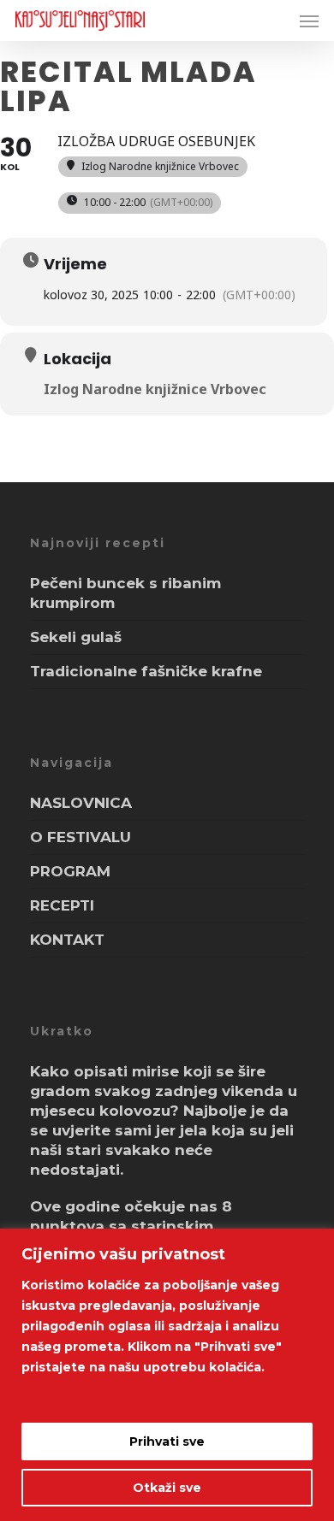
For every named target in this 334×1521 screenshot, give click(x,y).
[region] (167, 1375)
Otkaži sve (167, 1487)
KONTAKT (67, 939)
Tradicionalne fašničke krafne (146, 671)
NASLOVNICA (81, 802)
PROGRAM (70, 871)
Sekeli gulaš (76, 637)
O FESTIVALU (80, 837)
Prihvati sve (167, 1441)
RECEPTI (62, 905)
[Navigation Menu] (309, 20)
